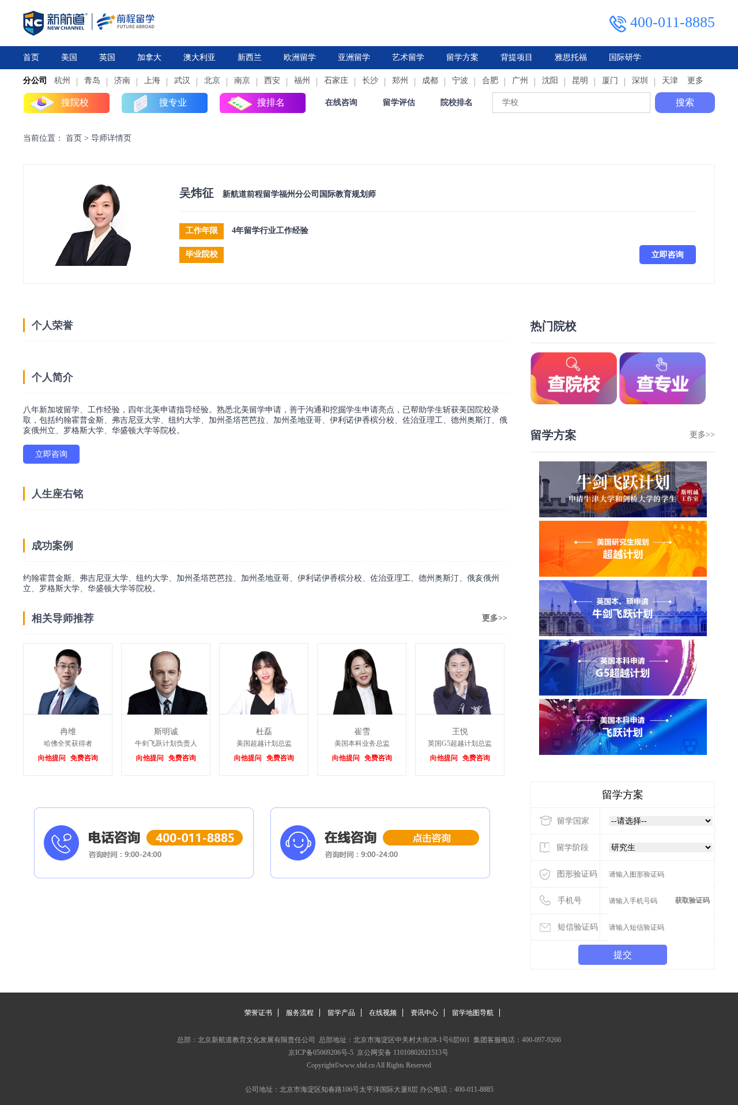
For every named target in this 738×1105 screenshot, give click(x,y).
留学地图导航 (473, 1013)
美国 (69, 57)
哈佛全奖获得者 (68, 743)
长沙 (370, 80)
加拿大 (149, 57)
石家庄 (336, 80)
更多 (695, 80)
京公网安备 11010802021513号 (401, 1052)
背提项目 (516, 57)
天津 (670, 80)
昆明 (580, 80)
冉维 (68, 731)
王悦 (460, 731)
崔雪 (362, 731)
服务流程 (300, 1013)
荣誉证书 (258, 1013)
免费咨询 (84, 758)
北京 (212, 80)
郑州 (400, 80)
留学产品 (341, 1013)
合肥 (490, 80)
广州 (520, 80)
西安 (272, 80)
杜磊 (264, 731)
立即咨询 (668, 254)
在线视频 (383, 1013)
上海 (152, 80)
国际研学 (625, 57)
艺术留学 (408, 57)
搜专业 (173, 102)
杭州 (62, 80)
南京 (242, 80)
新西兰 (250, 57)
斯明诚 (166, 731)
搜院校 (75, 102)
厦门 (610, 80)
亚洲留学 (354, 57)
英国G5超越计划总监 (460, 743)
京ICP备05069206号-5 (320, 1052)
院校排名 (456, 102)
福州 (302, 80)
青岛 (92, 80)
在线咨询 (341, 102)
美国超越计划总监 (264, 743)
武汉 (182, 80)
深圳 (640, 80)
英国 (107, 57)
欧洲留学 (300, 57)
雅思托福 (571, 57)
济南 (122, 80)
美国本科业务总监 (362, 743)
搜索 (685, 102)
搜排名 (271, 102)
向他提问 (52, 758)
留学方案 (462, 57)
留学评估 (399, 102)
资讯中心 (424, 1013)
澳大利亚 (199, 57)
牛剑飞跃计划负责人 (166, 743)
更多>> (494, 618)
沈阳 (550, 80)
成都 (430, 80)
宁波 (460, 80)
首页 (31, 57)
